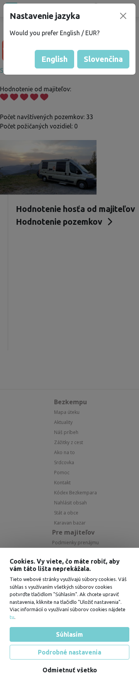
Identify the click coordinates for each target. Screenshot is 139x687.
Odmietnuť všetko (69, 669)
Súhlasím (69, 634)
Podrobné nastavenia (69, 652)
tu (12, 617)
